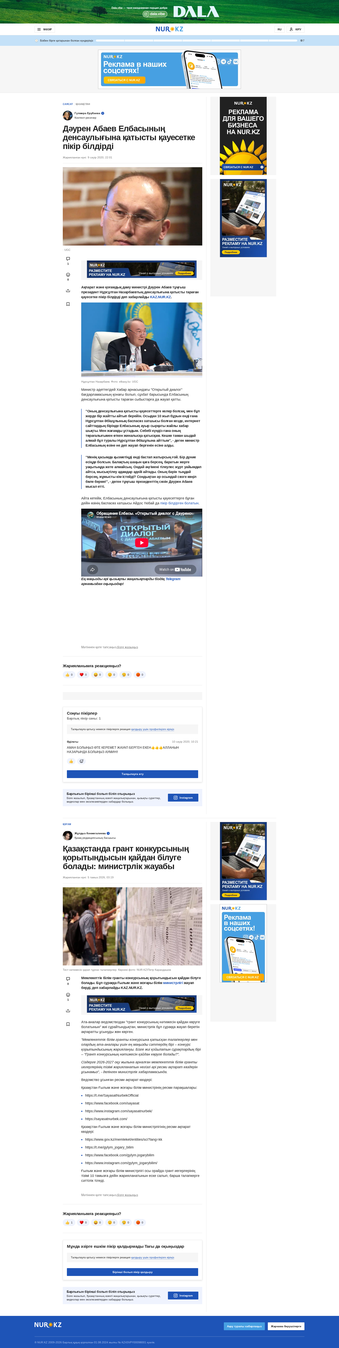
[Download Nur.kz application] (169, 11)
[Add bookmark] (68, 304)
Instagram (186, 797)
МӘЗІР (47, 29)
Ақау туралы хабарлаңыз (244, 1326)
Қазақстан (83, 104)
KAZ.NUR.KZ (160, 297)
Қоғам (67, 824)
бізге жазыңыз (127, 647)
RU (280, 29)
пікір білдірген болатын (179, 503)
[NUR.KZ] (169, 29)
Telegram (173, 579)
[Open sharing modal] (68, 290)
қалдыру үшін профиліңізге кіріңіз (152, 729)
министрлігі (173, 983)
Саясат (68, 104)
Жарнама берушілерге (286, 1326)
